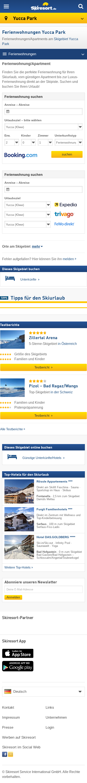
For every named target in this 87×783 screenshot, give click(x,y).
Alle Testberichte (11, 429)
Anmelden (13, 597)
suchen (67, 154)
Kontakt (8, 707)
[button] (20, 155)
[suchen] (80, 6)
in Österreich (67, 344)
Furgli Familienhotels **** (54, 509)
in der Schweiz (61, 392)
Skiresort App (14, 641)
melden (68, 259)
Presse (7, 727)
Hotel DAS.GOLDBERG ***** (56, 537)
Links (50, 707)
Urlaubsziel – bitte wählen (23, 120)
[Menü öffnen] (6, 6)
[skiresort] (43, 6)
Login (50, 727)
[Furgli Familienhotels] (12, 519)
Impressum (11, 717)
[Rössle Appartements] (12, 491)
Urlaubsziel (12, 198)
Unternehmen (56, 717)
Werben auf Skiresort (19, 737)
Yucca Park (24, 18)
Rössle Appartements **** (54, 481)
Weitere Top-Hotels (17, 567)
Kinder (26, 135)
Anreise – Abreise (17, 104)
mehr (36, 246)
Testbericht (42, 367)
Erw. (7, 135)
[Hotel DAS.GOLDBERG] (12, 547)
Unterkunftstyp (65, 135)
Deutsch (19, 692)
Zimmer (43, 135)
